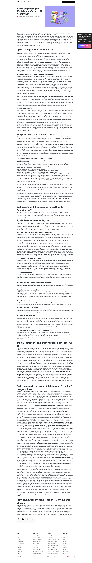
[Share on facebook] (27, 519)
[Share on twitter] (18, 519)
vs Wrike (64, 549)
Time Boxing (35, 545)
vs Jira (64, 539)
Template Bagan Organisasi (52, 541)
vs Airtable (64, 543)
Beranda (25, 1)
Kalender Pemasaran (36, 537)
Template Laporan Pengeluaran (53, 539)
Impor (19, 553)
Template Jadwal (51, 535)
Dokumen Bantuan (21, 541)
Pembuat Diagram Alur (37, 549)
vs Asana (64, 537)
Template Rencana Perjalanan (53, 545)
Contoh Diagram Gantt (36, 541)
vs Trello (64, 541)
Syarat (73, 560)
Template (19, 547)
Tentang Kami (20, 551)
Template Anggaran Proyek (52, 549)
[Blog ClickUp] (19, 1)
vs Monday (65, 535)
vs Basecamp (65, 547)
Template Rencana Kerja (52, 543)
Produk (19, 537)
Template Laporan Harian (52, 547)
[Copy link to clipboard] (32, 519)
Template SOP (50, 537)
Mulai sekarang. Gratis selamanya (69, 1)
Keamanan (64, 560)
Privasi (69, 560)
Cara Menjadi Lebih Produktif (38, 551)
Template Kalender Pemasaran (53, 553)
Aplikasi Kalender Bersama (37, 539)
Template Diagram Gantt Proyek (53, 551)
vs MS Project (65, 551)
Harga (19, 535)
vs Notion (64, 545)
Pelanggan (19, 545)
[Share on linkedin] (23, 519)
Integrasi (19, 549)
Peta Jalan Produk (21, 543)
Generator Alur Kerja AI (37, 553)
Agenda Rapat (35, 535)
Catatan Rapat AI (36, 543)
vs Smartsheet (65, 553)
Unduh (19, 539)
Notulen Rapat (35, 547)
